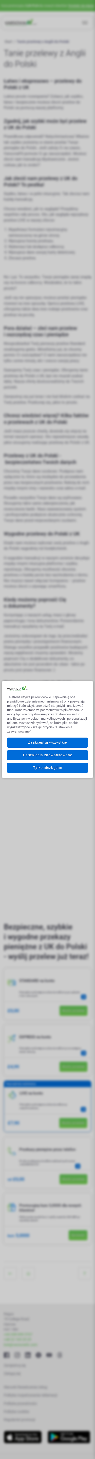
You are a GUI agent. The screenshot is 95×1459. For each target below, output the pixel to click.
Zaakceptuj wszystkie (47, 742)
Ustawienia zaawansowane (47, 755)
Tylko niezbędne (47, 768)
